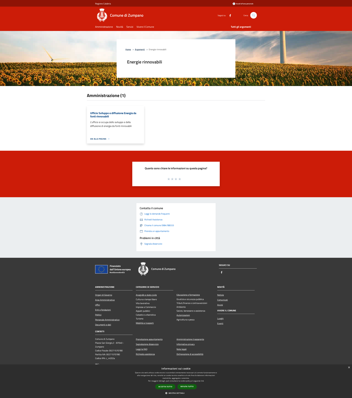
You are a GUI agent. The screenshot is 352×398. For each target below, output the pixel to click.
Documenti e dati (103, 324)
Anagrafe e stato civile (146, 295)
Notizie (220, 295)
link (202, 381)
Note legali (182, 349)
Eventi (220, 323)
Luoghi (220, 318)
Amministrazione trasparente (190, 339)
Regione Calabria (103, 3)
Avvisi (220, 304)
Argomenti (140, 49)
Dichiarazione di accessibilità (190, 354)
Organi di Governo (103, 295)
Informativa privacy (186, 344)
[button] (176, 393)
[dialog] (176, 381)
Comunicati (222, 300)
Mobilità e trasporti (145, 323)
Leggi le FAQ (141, 349)
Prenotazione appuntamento (149, 339)
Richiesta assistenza (145, 354)
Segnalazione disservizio (147, 344)
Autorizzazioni (183, 315)
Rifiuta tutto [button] (187, 386)
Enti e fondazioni (103, 309)
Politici (98, 314)
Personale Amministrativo (107, 319)
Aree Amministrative (105, 300)
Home (128, 49)
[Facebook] (229, 15)
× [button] (349, 367)
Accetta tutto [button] (165, 386)
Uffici (97, 304)
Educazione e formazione (188, 294)
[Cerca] (253, 15)
